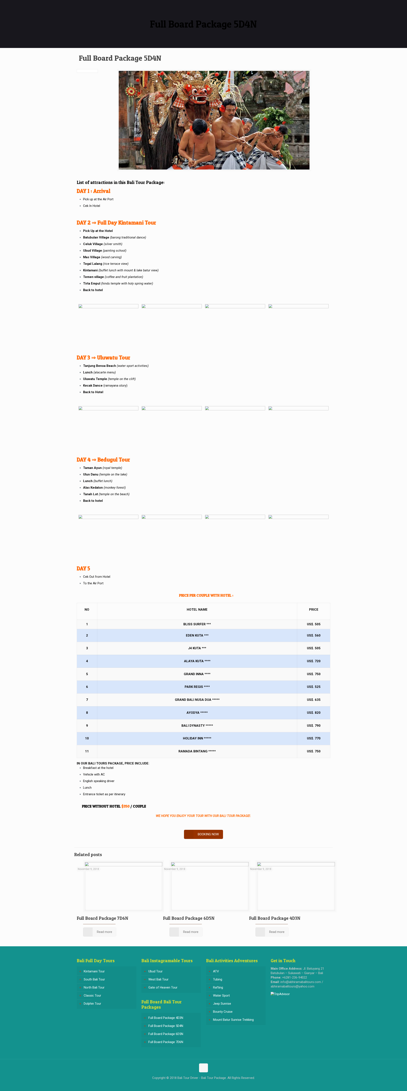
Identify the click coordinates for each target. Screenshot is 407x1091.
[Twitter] (203, 1084)
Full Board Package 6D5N (189, 918)
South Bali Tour (94, 979)
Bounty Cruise (223, 1012)
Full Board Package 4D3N (274, 918)
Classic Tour (92, 995)
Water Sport (221, 995)
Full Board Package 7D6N (102, 918)
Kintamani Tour (94, 971)
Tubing (217, 979)
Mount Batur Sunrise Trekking (233, 1020)
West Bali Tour (158, 979)
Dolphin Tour (92, 1003)
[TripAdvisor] (209, 1084)
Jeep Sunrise (222, 1003)
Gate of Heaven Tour (162, 987)
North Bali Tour (94, 987)
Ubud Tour (155, 971)
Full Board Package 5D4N (165, 1026)
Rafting (218, 987)
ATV (216, 971)
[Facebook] (197, 1084)
